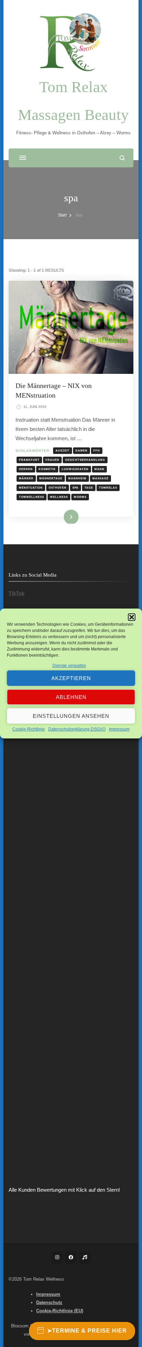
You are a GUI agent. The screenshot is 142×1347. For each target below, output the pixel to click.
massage (100, 478)
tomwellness (31, 497)
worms (80, 497)
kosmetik (47, 469)
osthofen (58, 487)
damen (81, 450)
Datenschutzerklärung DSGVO (76, 729)
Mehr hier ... (60, 516)
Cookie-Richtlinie (28, 729)
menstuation (31, 487)
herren (26, 469)
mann (99, 469)
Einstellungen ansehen (71, 716)
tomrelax (108, 487)
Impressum (119, 729)
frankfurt (29, 459)
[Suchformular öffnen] (122, 158)
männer (26, 478)
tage (88, 487)
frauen (52, 459)
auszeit (62, 450)
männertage (50, 478)
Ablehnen (71, 697)
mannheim (77, 478)
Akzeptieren (71, 678)
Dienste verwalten (69, 665)
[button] (131, 617)
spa (75, 487)
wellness (59, 497)
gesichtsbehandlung (85, 459)
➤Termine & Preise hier (87, 1331)
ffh (96, 450)
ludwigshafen (75, 469)
